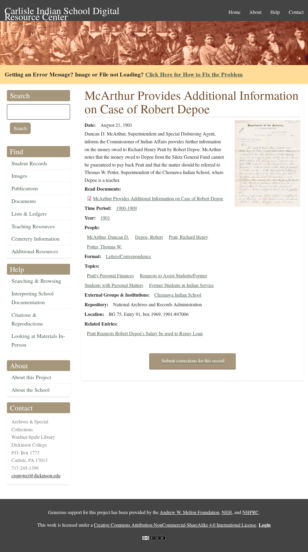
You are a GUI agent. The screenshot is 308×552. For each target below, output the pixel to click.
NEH (227, 512)
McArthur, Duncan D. (108, 237)
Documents (23, 200)
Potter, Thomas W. (104, 246)
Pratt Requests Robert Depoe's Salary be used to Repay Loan (145, 333)
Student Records (29, 163)
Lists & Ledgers (29, 213)
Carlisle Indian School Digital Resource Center (62, 11)
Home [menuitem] (234, 12)
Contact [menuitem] (296, 12)
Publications (24, 188)
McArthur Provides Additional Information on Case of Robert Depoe (158, 198)
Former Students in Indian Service (181, 285)
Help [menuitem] (275, 12)
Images (19, 175)
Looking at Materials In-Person (38, 340)
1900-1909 (126, 208)
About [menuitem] (255, 12)
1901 (105, 217)
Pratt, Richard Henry (188, 237)
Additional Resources (34, 251)
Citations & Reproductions (27, 319)
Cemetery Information (35, 238)
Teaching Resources (33, 226)
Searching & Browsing (36, 280)
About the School (30, 389)
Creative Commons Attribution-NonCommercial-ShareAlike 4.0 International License (175, 525)
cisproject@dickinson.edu (35, 475)
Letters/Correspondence (128, 256)
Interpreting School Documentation (32, 298)
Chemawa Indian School (177, 295)
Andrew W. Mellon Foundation (189, 512)
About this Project (31, 377)
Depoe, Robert (149, 237)
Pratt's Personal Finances (110, 275)
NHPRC (250, 512)
